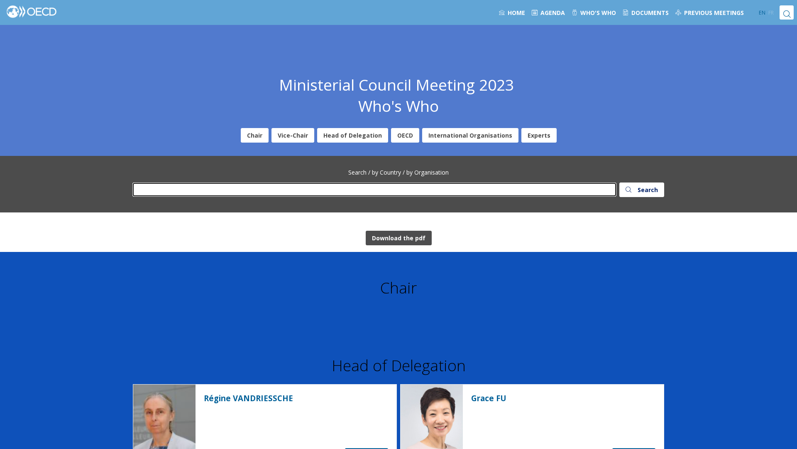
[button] (762, 12)
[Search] (787, 12)
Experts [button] (539, 135)
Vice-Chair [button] (293, 135)
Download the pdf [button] (398, 238)
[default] (709, 12)
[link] (512, 12)
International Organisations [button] (470, 135)
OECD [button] (405, 135)
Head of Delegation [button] (352, 135)
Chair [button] (254, 135)
